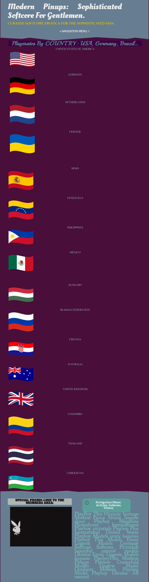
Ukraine (82, 554)
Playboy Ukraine (110, 573)
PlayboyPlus (106, 558)
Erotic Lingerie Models (115, 554)
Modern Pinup (89, 517)
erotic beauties (124, 536)
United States (122, 532)
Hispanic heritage (121, 514)
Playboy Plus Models (98, 539)
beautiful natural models (106, 550)
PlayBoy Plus (88, 514)
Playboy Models (91, 536)
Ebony (132, 540)
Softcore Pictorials (117, 547)
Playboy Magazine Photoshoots (106, 523)
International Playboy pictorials (106, 526)
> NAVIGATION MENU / (74, 31)
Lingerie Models (93, 543)
